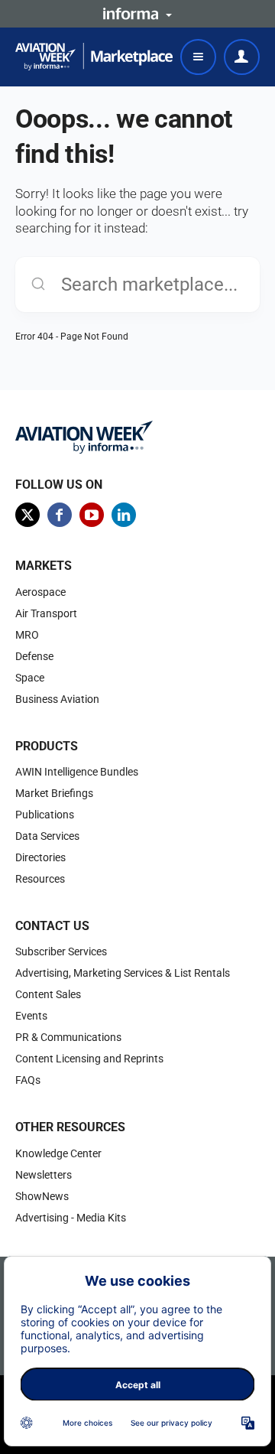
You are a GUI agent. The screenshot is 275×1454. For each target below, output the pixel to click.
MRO (27, 635)
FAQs (27, 1080)
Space (29, 678)
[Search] (38, 284)
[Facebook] (59, 515)
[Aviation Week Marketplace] (94, 56)
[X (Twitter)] (27, 515)
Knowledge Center (58, 1153)
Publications (44, 814)
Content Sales (48, 994)
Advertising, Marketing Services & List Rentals (122, 973)
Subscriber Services (61, 951)
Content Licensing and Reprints (89, 1058)
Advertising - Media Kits (70, 1218)
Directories (40, 857)
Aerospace (40, 592)
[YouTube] (91, 515)
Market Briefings (54, 793)
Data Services (47, 836)
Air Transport (46, 613)
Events (31, 1016)
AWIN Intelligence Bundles (76, 772)
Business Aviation (57, 699)
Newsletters (43, 1175)
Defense (34, 656)
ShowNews (42, 1196)
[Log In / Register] (242, 57)
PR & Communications (68, 1037)
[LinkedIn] (124, 515)
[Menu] (198, 57)
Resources (40, 879)
